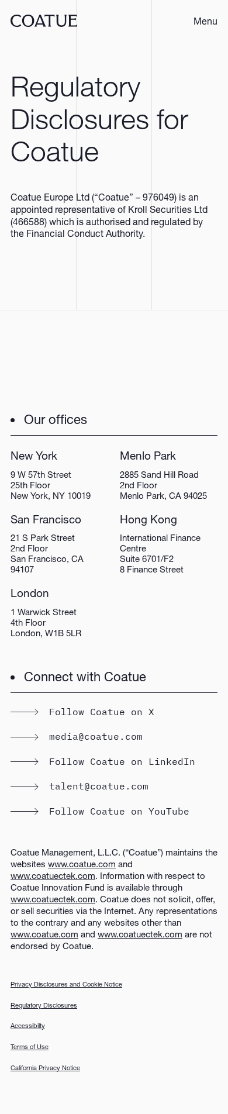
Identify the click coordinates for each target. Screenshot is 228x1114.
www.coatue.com (82, 863)
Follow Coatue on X (101, 712)
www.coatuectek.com (53, 875)
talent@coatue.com (98, 786)
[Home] (44, 21)
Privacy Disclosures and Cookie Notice (66, 984)
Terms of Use (30, 1046)
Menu (205, 20)
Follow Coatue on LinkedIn (122, 761)
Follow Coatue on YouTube (119, 811)
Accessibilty (28, 1025)
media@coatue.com (96, 736)
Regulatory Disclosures (44, 1005)
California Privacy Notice (45, 1067)
